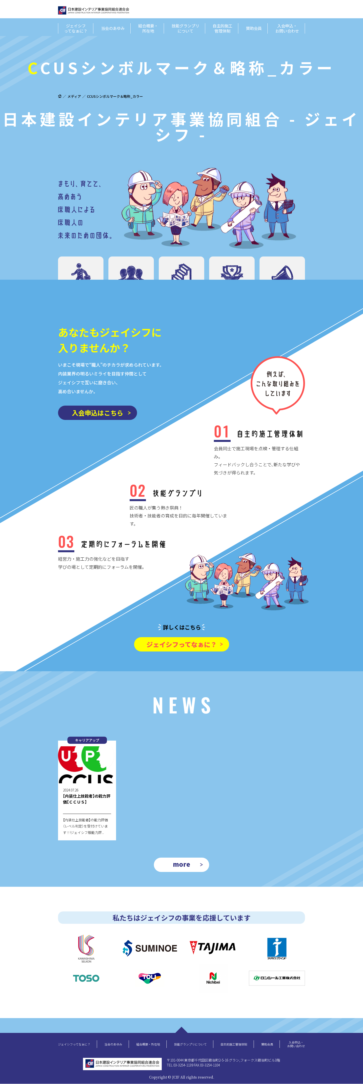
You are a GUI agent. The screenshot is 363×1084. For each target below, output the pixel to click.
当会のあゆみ (113, 28)
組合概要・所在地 (148, 28)
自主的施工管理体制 (222, 28)
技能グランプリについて (185, 28)
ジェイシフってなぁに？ (75, 28)
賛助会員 (254, 28)
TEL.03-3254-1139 (180, 1065)
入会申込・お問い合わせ (287, 28)
